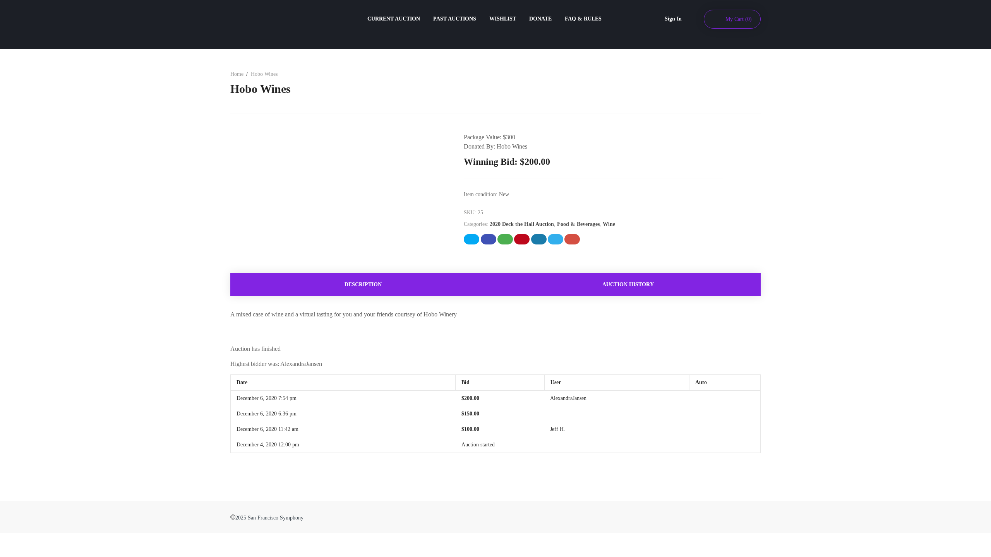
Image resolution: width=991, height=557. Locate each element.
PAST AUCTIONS (454, 19)
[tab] (363, 284)
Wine (609, 224)
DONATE (540, 19)
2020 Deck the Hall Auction (522, 224)
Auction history (628, 284)
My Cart (738, 19)
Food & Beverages (578, 224)
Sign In (673, 19)
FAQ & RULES (583, 19)
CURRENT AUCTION (393, 19)
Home (236, 74)
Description (363, 284)
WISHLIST (502, 19)
